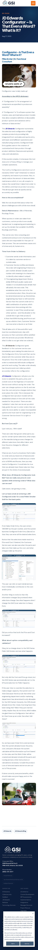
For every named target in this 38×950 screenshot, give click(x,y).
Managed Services (26, 905)
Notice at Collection (12, 929)
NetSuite (5, 902)
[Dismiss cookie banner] (33, 914)
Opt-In (13, 943)
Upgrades (23, 911)
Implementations (25, 900)
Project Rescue (25, 908)
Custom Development (27, 894)
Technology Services (9, 905)
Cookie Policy (25, 927)
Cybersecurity (6, 894)
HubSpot (5, 897)
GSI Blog (5, 13)
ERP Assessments (26, 897)
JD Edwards (10, 129)
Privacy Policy (18, 927)
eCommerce (24, 892)
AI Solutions (6, 892)
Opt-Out (27, 943)
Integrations (24, 902)
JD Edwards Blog (20, 831)
